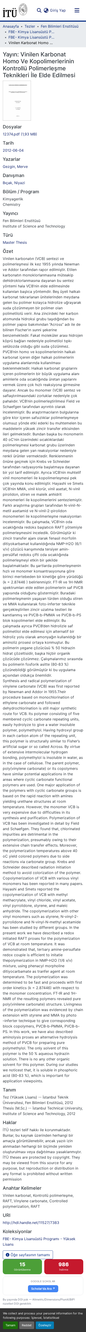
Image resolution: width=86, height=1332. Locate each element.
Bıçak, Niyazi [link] (14, 182)
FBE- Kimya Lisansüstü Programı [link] (31, 31)
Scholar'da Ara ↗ (43, 1288)
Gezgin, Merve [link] (15, 166)
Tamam (10, 1325)
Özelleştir (44, 1325)
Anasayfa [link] (11, 26)
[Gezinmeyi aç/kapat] (76, 10)
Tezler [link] (30, 26)
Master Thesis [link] (15, 242)
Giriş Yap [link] (58, 10)
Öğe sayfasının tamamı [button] (29, 1255)
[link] (43, 134)
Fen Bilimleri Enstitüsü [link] (59, 26)
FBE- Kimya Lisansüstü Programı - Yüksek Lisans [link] (31, 37)
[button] (15, 10)
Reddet (27, 1325)
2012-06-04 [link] (13, 150)
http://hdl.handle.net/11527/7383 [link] (31, 1222)
